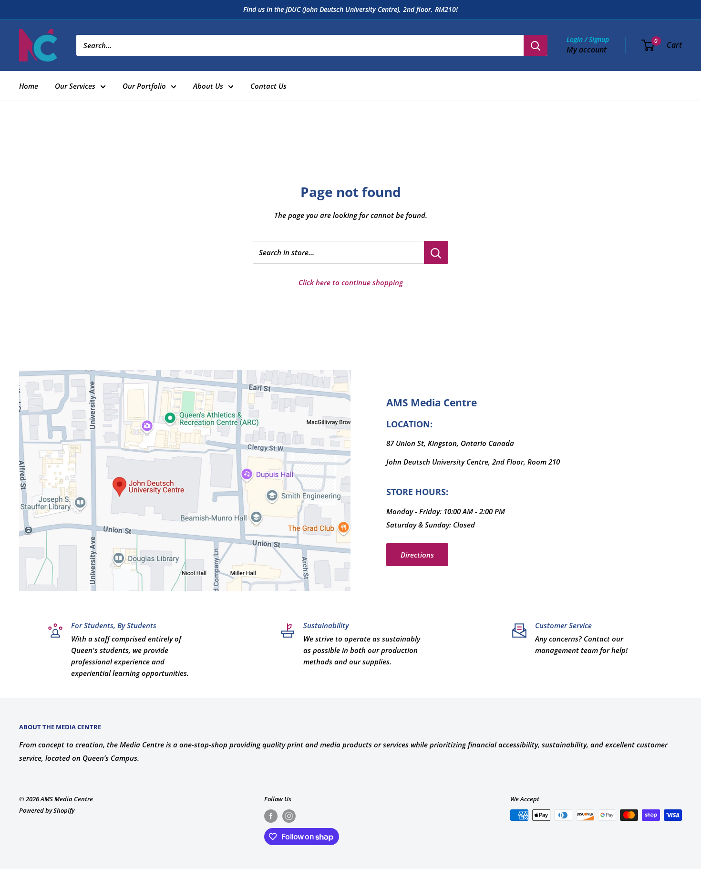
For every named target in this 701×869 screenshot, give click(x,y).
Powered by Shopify (46, 810)
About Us (208, 86)
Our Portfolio (144, 86)
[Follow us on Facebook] (271, 816)
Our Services (75, 86)
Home (28, 86)
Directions (417, 554)
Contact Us (268, 86)
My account (587, 49)
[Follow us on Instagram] (289, 816)
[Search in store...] (436, 252)
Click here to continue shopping (351, 282)
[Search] (535, 45)
